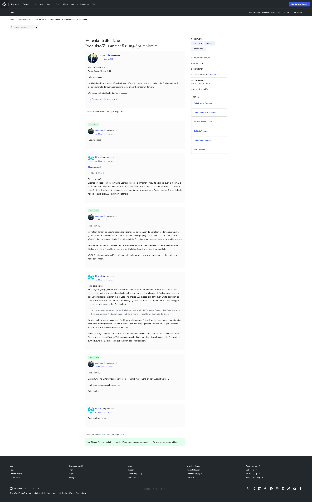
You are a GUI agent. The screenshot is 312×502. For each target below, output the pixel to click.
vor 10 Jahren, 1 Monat (107, 59)
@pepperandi (94, 167)
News (12, 470)
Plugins (71, 474)
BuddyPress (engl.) (254, 477)
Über (12, 466)
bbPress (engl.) (253, 474)
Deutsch (36, 489)
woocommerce (199, 49)
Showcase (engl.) (76, 466)
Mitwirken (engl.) (193, 466)
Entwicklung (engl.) (135, 474)
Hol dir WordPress (299, 4)
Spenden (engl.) (194, 474)
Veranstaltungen (193, 470)
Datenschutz (15, 477)
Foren (12, 12)
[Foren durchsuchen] (35, 27)
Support (131, 470)
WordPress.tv (134, 477)
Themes (72, 470)
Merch (190, 477)
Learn (130, 466)
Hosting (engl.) (16, 474)
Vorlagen (72, 477)
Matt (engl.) (251, 470)
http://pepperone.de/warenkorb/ (102, 99)
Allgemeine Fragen (25, 19)
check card (197, 43)
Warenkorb (209, 43)
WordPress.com (253, 466)
